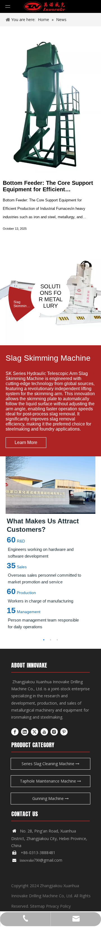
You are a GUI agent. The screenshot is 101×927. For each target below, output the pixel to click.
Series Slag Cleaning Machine (48, 763)
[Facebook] (15, 731)
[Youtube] (44, 731)
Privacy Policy (58, 906)
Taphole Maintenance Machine (48, 781)
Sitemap (37, 906)
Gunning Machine (48, 798)
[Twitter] (34, 731)
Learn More (26, 442)
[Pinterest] (64, 731)
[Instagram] (54, 731)
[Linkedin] (24, 731)
